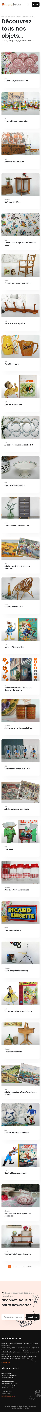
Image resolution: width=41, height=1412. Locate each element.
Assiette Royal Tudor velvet (16, 81)
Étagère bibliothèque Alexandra (17, 1254)
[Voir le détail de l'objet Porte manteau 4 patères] (20, 305)
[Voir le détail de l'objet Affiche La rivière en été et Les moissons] (20, 548)
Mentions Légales (22, 1406)
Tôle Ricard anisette (12, 930)
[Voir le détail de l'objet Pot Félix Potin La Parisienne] (20, 872)
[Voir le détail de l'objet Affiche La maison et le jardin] (20, 791)
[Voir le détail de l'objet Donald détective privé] (20, 629)
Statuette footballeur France (16, 1132)
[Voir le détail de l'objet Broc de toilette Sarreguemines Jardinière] (20, 1195)
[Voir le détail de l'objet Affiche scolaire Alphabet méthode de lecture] (20, 224)
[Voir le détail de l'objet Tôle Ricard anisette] (20, 912)
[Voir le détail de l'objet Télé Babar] (20, 831)
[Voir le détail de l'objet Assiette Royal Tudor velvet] (20, 63)
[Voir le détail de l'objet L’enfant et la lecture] (20, 386)
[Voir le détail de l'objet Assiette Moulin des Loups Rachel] (20, 427)
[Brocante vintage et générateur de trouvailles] (11, 4)
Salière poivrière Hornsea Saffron (18, 728)
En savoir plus (5, 1362)
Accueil (12, 17)
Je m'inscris (32, 1317)
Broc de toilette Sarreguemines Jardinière (17, 1214)
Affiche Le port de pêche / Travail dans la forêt (20, 1093)
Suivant (29, 1267)
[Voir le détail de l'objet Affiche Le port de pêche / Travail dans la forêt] (20, 1074)
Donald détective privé (14, 647)
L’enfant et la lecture (13, 404)
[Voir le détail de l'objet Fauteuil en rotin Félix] (20, 588)
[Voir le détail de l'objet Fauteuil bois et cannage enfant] (20, 265)
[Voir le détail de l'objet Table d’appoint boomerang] (20, 953)
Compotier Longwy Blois (14, 485)
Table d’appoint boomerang (16, 970)
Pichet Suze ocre (11, 364)
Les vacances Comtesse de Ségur (18, 1011)
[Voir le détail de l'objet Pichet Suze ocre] (20, 346)
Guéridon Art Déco (12, 202)
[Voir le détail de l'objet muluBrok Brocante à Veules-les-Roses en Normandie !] (20, 669)
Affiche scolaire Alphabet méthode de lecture (20, 243)
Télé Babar (8, 849)
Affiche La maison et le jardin (16, 809)
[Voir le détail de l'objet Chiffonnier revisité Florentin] (20, 508)
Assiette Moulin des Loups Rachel (18, 445)
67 (23, 1267)
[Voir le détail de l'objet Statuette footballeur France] (20, 1114)
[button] (36, 4)
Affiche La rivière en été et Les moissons (17, 567)
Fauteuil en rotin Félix (13, 606)
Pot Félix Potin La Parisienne (16, 890)
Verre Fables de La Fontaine (16, 121)
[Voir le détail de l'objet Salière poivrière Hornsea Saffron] (20, 710)
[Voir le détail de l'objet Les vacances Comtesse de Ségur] (20, 993)
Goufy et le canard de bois (15, 1173)
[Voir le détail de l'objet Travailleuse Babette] (20, 1033)
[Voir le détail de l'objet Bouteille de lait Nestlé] (20, 143)
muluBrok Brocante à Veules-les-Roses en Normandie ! (18, 688)
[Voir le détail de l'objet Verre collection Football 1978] (20, 750)
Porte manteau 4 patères (15, 323)
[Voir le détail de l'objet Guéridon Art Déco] (20, 184)
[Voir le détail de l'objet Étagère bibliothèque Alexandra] (20, 1236)
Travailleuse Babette (13, 1051)
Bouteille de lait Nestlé (14, 161)
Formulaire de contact (8, 1396)
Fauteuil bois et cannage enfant (17, 283)
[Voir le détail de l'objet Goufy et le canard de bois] (20, 1155)
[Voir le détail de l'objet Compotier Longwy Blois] (20, 467)
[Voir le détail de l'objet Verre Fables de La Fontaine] (20, 103)
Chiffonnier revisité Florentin (16, 526)
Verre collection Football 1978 (17, 768)
